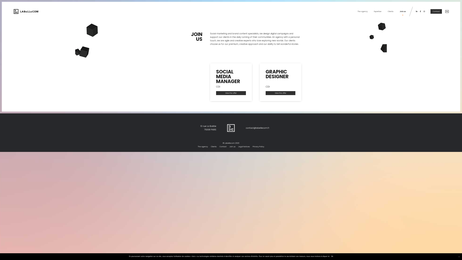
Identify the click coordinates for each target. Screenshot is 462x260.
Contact (436, 11)
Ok (332, 256)
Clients (390, 11)
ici (328, 256)
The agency (363, 11)
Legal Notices (244, 146)
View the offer (231, 93)
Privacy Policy (258, 146)
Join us (403, 11)
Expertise (377, 11)
